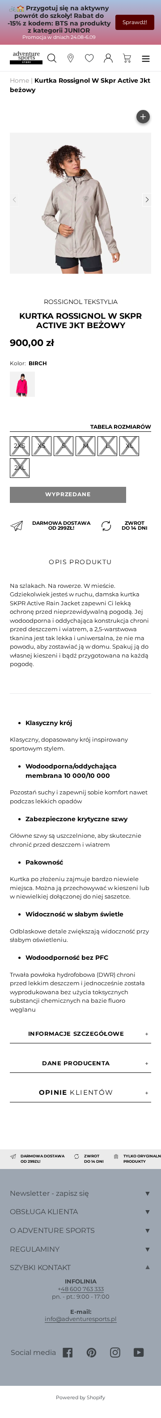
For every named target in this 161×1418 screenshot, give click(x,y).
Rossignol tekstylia (81, 302)
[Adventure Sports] (26, 57)
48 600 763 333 (82, 1288)
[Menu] (145, 58)
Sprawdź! (135, 22)
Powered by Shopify (80, 1397)
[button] (146, 200)
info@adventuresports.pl (81, 1318)
